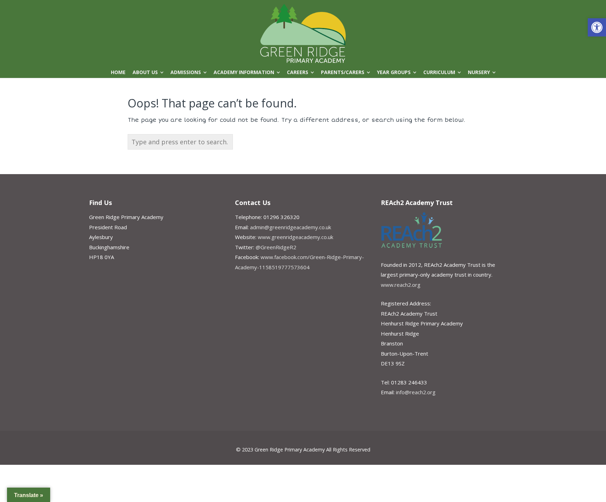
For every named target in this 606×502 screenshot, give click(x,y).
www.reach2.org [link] (400, 284)
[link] (597, 27)
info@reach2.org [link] (416, 392)
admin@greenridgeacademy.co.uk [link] (290, 227)
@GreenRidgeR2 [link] (276, 247)
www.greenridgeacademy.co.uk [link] (295, 236)
